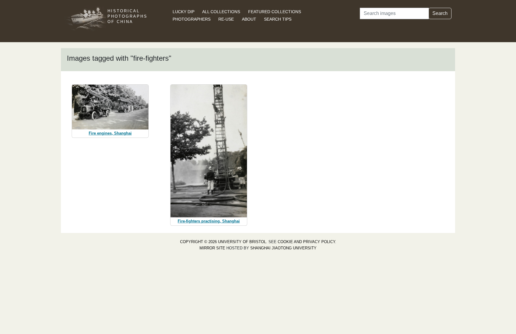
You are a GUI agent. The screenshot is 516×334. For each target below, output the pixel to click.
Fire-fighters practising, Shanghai (209, 221)
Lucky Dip (183, 11)
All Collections (221, 11)
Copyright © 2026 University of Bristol (223, 242)
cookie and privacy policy (306, 242)
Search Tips (277, 19)
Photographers (192, 19)
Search (440, 13)
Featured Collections (274, 11)
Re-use (226, 19)
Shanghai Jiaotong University (283, 248)
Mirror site (212, 248)
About (249, 19)
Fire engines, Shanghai (110, 133)
